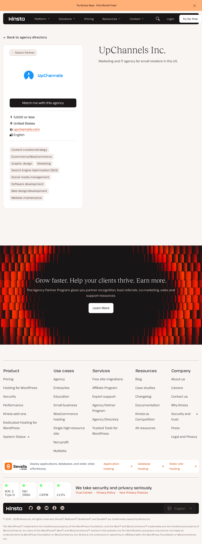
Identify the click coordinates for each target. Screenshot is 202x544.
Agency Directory (105, 419)
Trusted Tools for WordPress (105, 431)
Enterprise (61, 388)
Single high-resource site (69, 431)
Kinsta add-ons (14, 414)
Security (9, 396)
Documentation (147, 405)
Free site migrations (107, 379)
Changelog (143, 396)
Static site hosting (176, 466)
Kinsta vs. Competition (145, 416)
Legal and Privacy (184, 436)
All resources (145, 428)
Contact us (179, 396)
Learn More (101, 308)
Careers (177, 388)
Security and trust (181, 416)
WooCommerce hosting (65, 416)
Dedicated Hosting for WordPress (20, 425)
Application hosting (111, 466)
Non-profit (61, 442)
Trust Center (84, 492)
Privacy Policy (106, 492)
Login (170, 19)
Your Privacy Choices (133, 492)
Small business (65, 405)
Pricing (8, 379)
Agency (59, 379)
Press (175, 428)
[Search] (158, 19)
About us (178, 379)
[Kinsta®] (17, 19)
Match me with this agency (43, 103)
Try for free (190, 19)
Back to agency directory (26, 37)
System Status (14, 436)
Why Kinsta (179, 405)
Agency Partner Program (103, 408)
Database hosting (144, 466)
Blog (138, 379)
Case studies (145, 388)
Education (61, 396)
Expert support (104, 396)
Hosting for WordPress (20, 388)
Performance (13, 405)
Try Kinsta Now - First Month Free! (97, 5)
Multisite (59, 451)
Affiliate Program (104, 388)
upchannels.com (27, 129)
